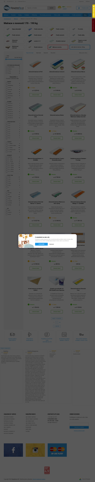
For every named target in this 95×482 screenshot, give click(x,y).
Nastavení (51, 244)
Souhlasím (41, 244)
